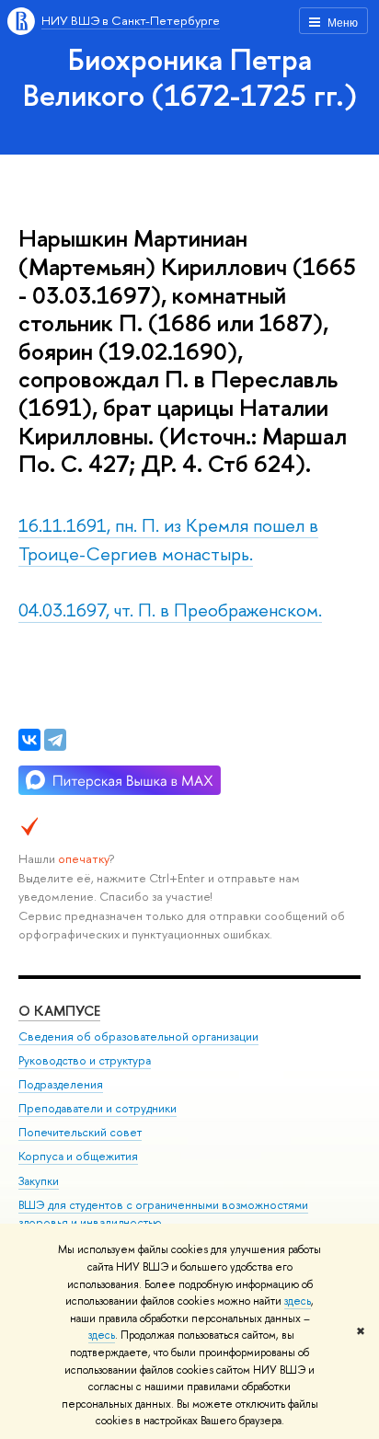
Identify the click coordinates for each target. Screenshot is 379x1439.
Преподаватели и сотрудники (97, 1108)
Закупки (38, 1181)
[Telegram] (55, 740)
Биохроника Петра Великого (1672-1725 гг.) (190, 77)
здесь (297, 1301)
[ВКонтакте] (29, 740)
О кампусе (59, 1010)
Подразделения (60, 1084)
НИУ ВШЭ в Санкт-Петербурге (130, 20)
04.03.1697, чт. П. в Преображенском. (170, 609)
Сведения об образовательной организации (138, 1036)
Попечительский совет (80, 1132)
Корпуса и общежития (78, 1156)
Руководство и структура (84, 1060)
